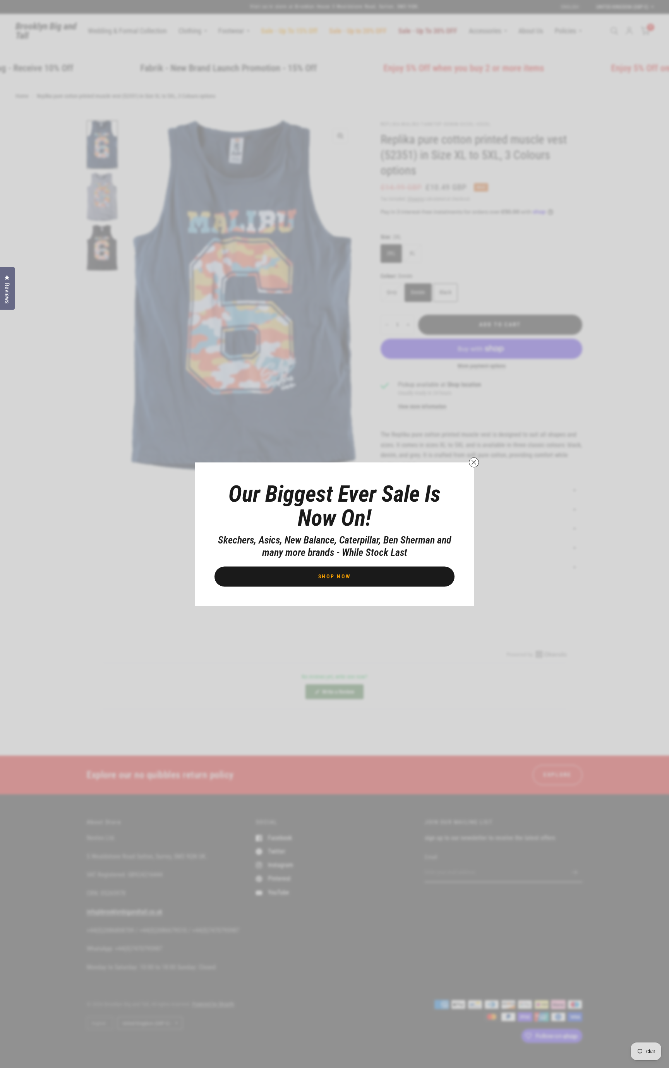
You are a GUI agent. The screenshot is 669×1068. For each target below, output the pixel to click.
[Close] (474, 462)
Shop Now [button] (334, 576)
